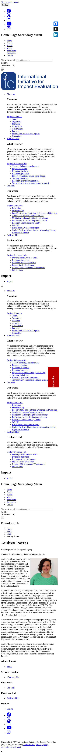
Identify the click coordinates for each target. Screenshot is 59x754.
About (9, 531)
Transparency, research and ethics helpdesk (30, 183)
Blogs (9, 40)
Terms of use (29, 744)
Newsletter (11, 50)
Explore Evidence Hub (16, 255)
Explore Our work (15, 206)
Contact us (16, 136)
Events (9, 45)
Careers (10, 43)
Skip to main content (10, 2)
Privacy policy (42, 744)
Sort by (4, 63)
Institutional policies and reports (26, 133)
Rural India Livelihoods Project (25, 228)
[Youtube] (9, 25)
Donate (10, 55)
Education (16, 208)
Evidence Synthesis (20, 171)
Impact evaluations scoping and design (28, 176)
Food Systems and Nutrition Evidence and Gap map (34, 213)
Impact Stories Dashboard (23, 265)
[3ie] (29, 89)
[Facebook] (9, 11)
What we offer (13, 138)
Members (16, 124)
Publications (17, 270)
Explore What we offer (16, 163)
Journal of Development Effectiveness (28, 267)
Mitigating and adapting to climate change (30, 218)
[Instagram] (8, 29)
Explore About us (14, 116)
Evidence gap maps (20, 173)
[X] (9, 16)
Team (14, 119)
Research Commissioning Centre (26, 223)
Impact (9, 281)
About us (11, 94)
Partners (15, 131)
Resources (11, 53)
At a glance (17, 126)
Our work (11, 186)
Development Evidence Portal (25, 258)
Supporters (16, 121)
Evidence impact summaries (24, 262)
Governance (17, 129)
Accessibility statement (11, 747)
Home (9, 529)
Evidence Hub (13, 235)
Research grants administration (25, 181)
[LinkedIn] (8, 20)
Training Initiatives (20, 178)
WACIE (15, 225)
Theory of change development (25, 166)
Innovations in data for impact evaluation (29, 220)
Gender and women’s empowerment (27, 215)
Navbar (5, 5)
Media (9, 48)
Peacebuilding (18, 210)
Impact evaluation (19, 168)
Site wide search (8, 60)
